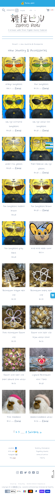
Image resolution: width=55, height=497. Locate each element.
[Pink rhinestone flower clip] (13, 317)
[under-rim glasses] (13, 149)
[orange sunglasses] (13, 69)
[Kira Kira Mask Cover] (41, 233)
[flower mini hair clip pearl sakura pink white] (13, 359)
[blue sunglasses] (41, 69)
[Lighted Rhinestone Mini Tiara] (41, 359)
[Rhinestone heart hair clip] (41, 275)
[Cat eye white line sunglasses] (41, 106)
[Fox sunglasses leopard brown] (13, 191)
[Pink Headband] (13, 402)
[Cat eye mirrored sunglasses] (13, 106)
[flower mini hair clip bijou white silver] (41, 317)
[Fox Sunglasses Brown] (41, 191)
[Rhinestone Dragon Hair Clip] (13, 275)
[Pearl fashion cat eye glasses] (41, 149)
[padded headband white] (41, 402)
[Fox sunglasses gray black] (13, 233)
